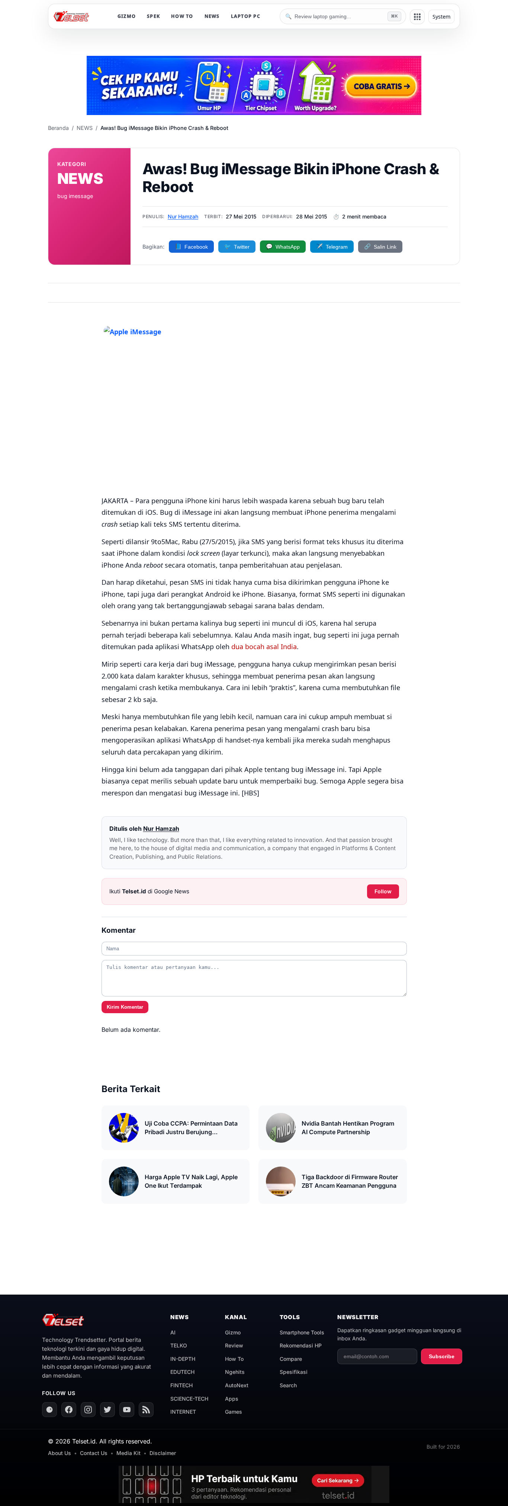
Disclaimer (162, 1453)
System (441, 16)
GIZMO (127, 16)
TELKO (178, 1345)
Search (288, 1385)
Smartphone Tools (302, 1332)
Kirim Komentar (125, 1007)
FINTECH (181, 1385)
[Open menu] (417, 16)
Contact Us (93, 1453)
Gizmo (233, 1332)
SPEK (153, 16)
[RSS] (146, 1409)
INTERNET (183, 1411)
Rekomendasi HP (301, 1345)
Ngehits (235, 1372)
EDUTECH (182, 1372)
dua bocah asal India (264, 646)
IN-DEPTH (182, 1359)
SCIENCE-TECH (189, 1398)
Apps (231, 1398)
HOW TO (182, 16)
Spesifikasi (294, 1372)
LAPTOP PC (245, 16)
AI (173, 1332)
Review (234, 1345)
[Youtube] (126, 1409)
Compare (291, 1359)
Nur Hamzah (183, 216)
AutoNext (236, 1385)
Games (233, 1411)
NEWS (212, 16)
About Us (59, 1453)
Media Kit (128, 1453)
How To (234, 1359)
